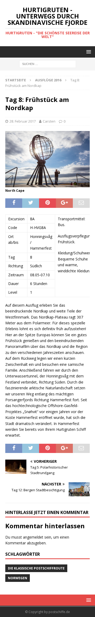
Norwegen (17, 578)
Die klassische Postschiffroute (36, 568)
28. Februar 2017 (23, 121)
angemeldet (33, 537)
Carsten (49, 121)
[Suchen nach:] (47, 63)
